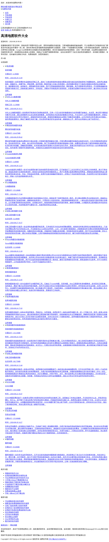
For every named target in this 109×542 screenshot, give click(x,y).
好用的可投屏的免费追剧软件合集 (18, 510)
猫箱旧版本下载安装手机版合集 (17, 482)
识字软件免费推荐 (12, 514)
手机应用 (8, 17)
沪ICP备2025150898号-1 (57, 539)
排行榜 (7, 24)
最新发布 (11, 7)
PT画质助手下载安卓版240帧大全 (17, 484)
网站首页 (18, 7)
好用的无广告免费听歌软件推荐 (17, 508)
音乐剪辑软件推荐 (12, 512)
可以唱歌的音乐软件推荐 (14, 501)
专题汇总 (8, 19)
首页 (7, 13)
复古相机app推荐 (11, 517)
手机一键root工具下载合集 (15, 493)
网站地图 (4, 7)
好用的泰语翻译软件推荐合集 (16, 475)
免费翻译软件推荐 (12, 487)
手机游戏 (8, 15)
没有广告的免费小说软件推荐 (16, 505)
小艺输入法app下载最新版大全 (16, 480)
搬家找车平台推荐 (12, 489)
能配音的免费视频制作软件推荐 (17, 503)
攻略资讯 (8, 22)
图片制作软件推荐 (12, 521)
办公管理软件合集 (12, 519)
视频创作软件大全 (12, 473)
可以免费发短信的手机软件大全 (17, 478)
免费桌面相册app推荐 (13, 491)
